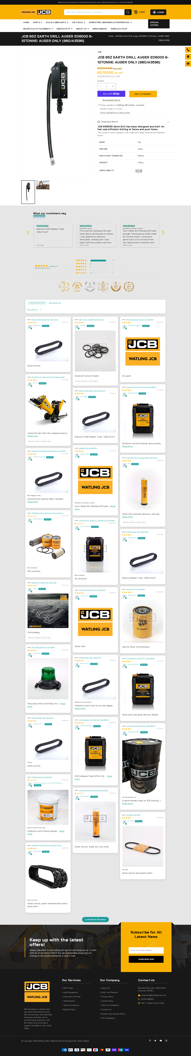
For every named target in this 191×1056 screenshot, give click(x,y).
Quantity (100, 81)
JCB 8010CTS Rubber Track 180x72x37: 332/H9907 (49, 451)
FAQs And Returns (109, 992)
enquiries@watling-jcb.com (153, 995)
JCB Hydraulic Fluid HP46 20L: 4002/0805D (141, 387)
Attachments (69, 1001)
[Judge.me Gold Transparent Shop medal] (64, 286)
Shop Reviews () (55, 303)
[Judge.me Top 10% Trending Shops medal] (129, 286)
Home (111, 36)
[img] (96, 216)
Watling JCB (91, 1055)
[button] (133, 121)
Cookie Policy (107, 1001)
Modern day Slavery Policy (113, 1014)
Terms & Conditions (110, 1005)
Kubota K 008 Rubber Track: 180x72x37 (45, 320)
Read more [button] (32, 436)
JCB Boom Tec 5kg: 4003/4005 (42, 777)
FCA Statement (108, 1018)
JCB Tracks (68, 988)
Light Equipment (70, 992)
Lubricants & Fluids (72, 996)
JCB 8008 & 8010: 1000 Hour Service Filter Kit (47, 513)
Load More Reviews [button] (95, 919)
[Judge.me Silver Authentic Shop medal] (90, 286)
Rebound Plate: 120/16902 (88, 448)
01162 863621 (147, 999)
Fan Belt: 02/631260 (133, 815)
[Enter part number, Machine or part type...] (128, 12)
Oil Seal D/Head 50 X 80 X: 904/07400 (92, 590)
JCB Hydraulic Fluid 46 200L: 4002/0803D (140, 726)
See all (139, 171)
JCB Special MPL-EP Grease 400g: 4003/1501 (141, 458)
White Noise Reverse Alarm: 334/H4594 (140, 320)
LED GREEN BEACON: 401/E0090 (43, 647)
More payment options (111, 100)
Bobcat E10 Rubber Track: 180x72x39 (44, 583)
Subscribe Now (146, 959)
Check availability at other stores (115, 112)
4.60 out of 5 (53, 266)
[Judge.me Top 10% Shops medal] (116, 286)
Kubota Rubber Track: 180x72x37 (137, 532)
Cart (140, 11)
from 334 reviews (39, 218)
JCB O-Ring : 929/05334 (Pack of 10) (91, 320)
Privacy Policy (107, 996)
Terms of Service (71, 1005)
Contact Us (106, 1009)
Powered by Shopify (102, 1055)
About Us (105, 988)
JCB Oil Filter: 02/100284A (135, 589)
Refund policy (69, 1009)
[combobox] (94, 12)
